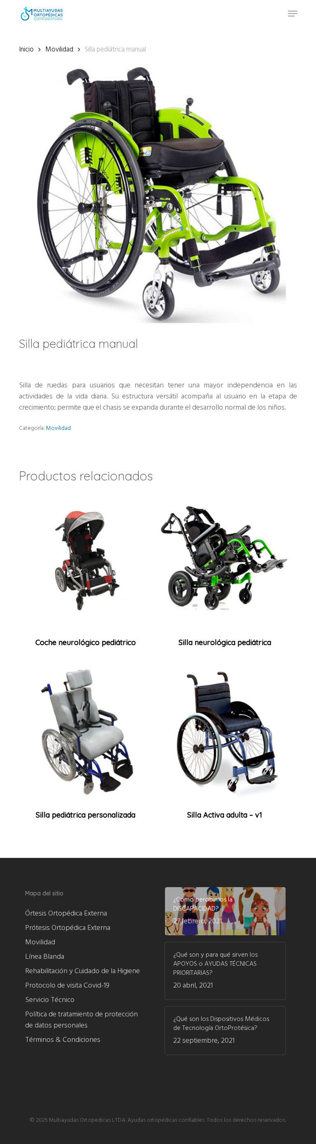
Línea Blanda (44, 956)
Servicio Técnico (49, 1000)
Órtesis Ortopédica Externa (66, 913)
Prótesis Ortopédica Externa (67, 928)
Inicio (26, 49)
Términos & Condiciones (62, 1040)
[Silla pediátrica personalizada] (85, 731)
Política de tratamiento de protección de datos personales (81, 1020)
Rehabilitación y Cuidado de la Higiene (82, 971)
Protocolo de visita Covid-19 (67, 985)
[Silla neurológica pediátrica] (224, 559)
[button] (292, 13)
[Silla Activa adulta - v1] (224, 731)
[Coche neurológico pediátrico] (85, 559)
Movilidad (59, 49)
